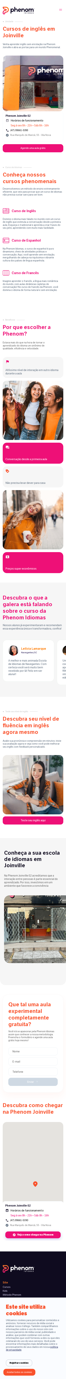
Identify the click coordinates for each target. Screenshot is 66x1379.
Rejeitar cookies (19, 1363)
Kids (5, 1290)
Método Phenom (12, 1294)
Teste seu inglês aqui (33, 820)
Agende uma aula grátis (33, 148)
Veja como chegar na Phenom (35, 1234)
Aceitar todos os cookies (19, 1372)
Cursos (6, 1287)
